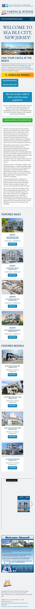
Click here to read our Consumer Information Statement (14, 606)
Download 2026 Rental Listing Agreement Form (17, 120)
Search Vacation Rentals (10, 80)
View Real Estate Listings (10, 84)
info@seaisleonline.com (7, 601)
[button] (3, 48)
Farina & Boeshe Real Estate (12, 19)
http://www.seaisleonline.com (13, 599)
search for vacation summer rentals (11, 67)
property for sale (25, 64)
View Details (12, 244)
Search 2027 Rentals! (19, 75)
